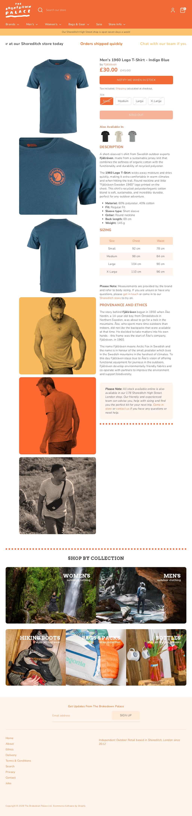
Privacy (10, 772)
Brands (11, 24)
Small (106, 101)
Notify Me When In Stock (136, 80)
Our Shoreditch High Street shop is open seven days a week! (96, 32)
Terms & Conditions (18, 761)
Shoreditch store (110, 298)
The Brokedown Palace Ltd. (38, 806)
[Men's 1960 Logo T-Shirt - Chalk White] (118, 136)
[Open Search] (40, 10)
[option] (96, 32)
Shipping (121, 88)
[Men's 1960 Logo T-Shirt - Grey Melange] (132, 136)
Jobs (8, 783)
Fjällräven (110, 64)
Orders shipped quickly (63, 43)
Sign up (126, 715)
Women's (51, 24)
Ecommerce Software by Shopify (69, 806)
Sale (99, 24)
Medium (123, 101)
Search (10, 766)
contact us (122, 409)
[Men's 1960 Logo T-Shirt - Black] (105, 136)
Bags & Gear (77, 24)
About (10, 744)
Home (10, 738)
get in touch (131, 294)
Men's (30, 24)
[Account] (173, 10)
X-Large (156, 101)
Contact (11, 777)
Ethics (10, 749)
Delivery (11, 755)
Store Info (115, 24)
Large (139, 101)
